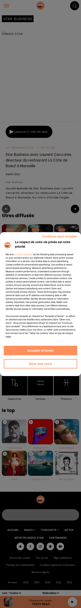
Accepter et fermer (40, 350)
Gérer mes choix (40, 363)
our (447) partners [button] (23, 254)
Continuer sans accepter (59, 236)
